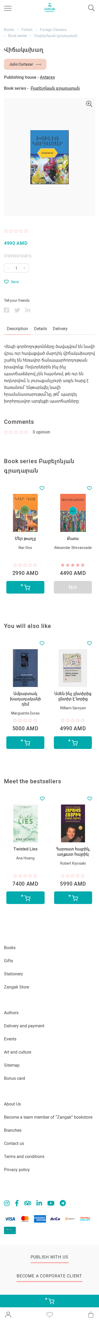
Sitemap (12, 1065)
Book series (17, 36)
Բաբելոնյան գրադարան (55, 36)
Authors (11, 1012)
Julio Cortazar (21, 64)
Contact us (14, 1143)
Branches (12, 1130)
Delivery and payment (24, 1025)
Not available (72, 589)
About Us (12, 1104)
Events (10, 1039)
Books (9, 30)
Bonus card (14, 1078)
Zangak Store (16, 987)
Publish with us (49, 1257)
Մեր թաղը (25, 538)
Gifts (8, 960)
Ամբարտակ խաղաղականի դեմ (25, 699)
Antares (47, 77)
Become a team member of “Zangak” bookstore (48, 1117)
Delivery (60, 328)
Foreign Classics (53, 30)
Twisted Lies (25, 849)
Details (40, 328)
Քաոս (73, 538)
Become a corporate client (49, 1275)
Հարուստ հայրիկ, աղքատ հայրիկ (73, 852)
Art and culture (17, 1052)
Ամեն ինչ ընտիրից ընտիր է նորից (72, 696)
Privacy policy (17, 1169)
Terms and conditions (24, 1156)
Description (17, 328)
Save (15, 282)
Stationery (13, 973)
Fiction (26, 30)
